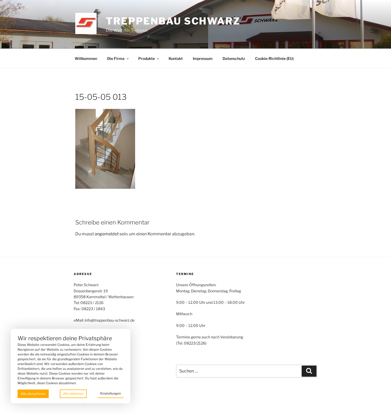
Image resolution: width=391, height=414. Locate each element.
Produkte (146, 58)
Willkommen (86, 58)
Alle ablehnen (73, 394)
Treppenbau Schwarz (173, 21)
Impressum (203, 58)
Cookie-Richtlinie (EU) (274, 58)
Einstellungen (110, 393)
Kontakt (176, 58)
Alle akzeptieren (33, 394)
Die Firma (115, 58)
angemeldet (107, 233)
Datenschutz (234, 58)
